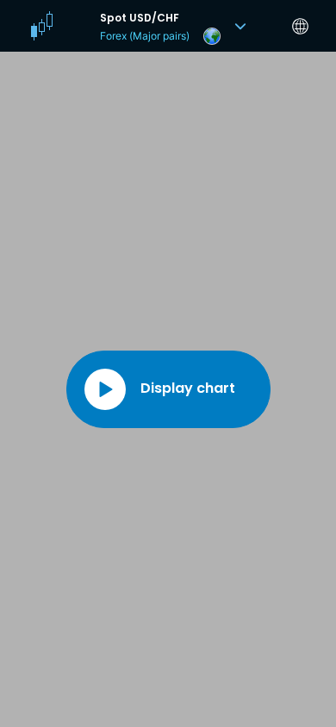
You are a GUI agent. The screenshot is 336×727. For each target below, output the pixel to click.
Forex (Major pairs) (145, 35)
